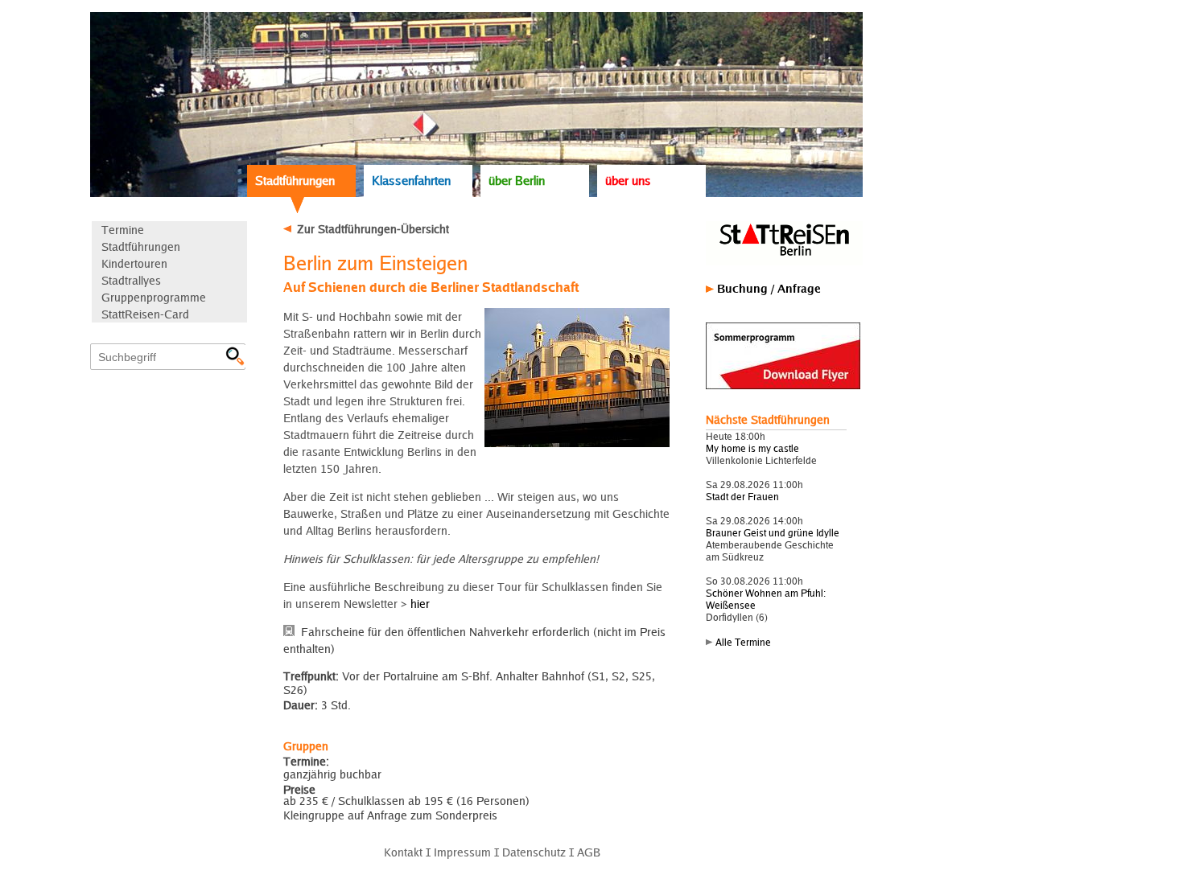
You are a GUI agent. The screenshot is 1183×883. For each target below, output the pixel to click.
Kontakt (403, 852)
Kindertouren (134, 263)
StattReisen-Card (145, 314)
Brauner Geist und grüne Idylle (772, 533)
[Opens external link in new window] (783, 386)
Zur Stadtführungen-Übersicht (373, 229)
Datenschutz (534, 852)
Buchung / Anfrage (769, 288)
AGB (588, 852)
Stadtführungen (295, 180)
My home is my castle (752, 448)
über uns (628, 180)
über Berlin (516, 180)
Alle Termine (743, 642)
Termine (122, 229)
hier (420, 603)
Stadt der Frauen (742, 497)
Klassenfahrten (411, 180)
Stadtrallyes (131, 280)
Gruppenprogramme (153, 297)
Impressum (462, 852)
